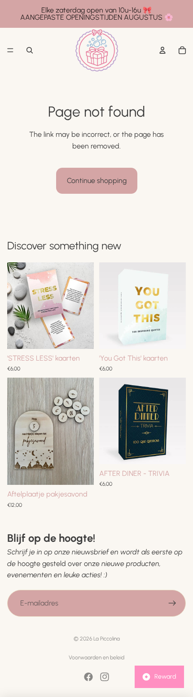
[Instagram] (104, 676)
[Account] (162, 50)
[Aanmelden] (172, 602)
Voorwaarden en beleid (96, 657)
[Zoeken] (29, 50)
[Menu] (10, 50)
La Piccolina (106, 639)
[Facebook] (88, 676)
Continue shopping (97, 180)
